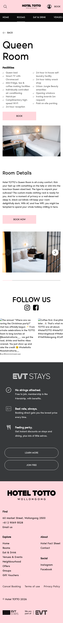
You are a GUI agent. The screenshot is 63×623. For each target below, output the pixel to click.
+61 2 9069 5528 (13, 522)
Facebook (46, 569)
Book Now (19, 219)
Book (57, 6)
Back (10, 32)
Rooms (21, 17)
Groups (7, 570)
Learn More (31, 452)
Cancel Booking (12, 586)
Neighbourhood (12, 561)
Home (6, 17)
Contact (45, 547)
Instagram (47, 564)
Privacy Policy (52, 586)
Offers (6, 566)
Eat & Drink (39, 17)
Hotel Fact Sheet (50, 543)
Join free (31, 465)
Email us (7, 527)
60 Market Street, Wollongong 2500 (24, 518)
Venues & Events (12, 557)
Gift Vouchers (11, 575)
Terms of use (32, 586)
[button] (55, 252)
